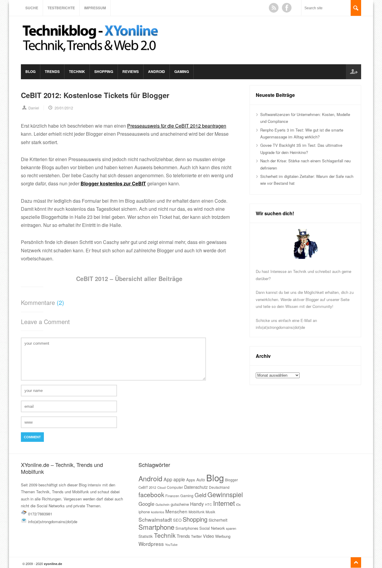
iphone (144, 511)
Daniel (33, 107)
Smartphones (186, 528)
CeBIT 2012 (147, 487)
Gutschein (162, 504)
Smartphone (156, 527)
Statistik (145, 536)
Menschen (176, 511)
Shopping (103, 71)
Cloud (161, 487)
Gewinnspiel (225, 494)
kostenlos (157, 512)
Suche (31, 7)
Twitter (196, 536)
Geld (200, 495)
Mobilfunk (196, 511)
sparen (231, 528)
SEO (177, 520)
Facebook (287, 8)
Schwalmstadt (155, 519)
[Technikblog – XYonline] (91, 55)
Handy (197, 503)
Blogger (231, 479)
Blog (30, 71)
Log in (353, 71)
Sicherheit (218, 520)
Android (156, 71)
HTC (208, 504)
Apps (190, 480)
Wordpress (151, 543)
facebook (151, 494)
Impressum (95, 7)
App (168, 479)
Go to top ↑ (356, 562)
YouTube (171, 544)
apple (179, 479)
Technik (77, 71)
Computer (175, 487)
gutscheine (180, 504)
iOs (238, 504)
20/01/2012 (64, 107)
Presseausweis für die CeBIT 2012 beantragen (176, 125)
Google (146, 503)
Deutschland (219, 487)
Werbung (222, 536)
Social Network (212, 528)
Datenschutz (196, 487)
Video (208, 536)
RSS (274, 8)
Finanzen (172, 495)
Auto (200, 480)
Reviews (130, 71)
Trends (52, 71)
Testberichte (61, 7)
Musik (210, 511)
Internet (224, 503)
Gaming (181, 71)
